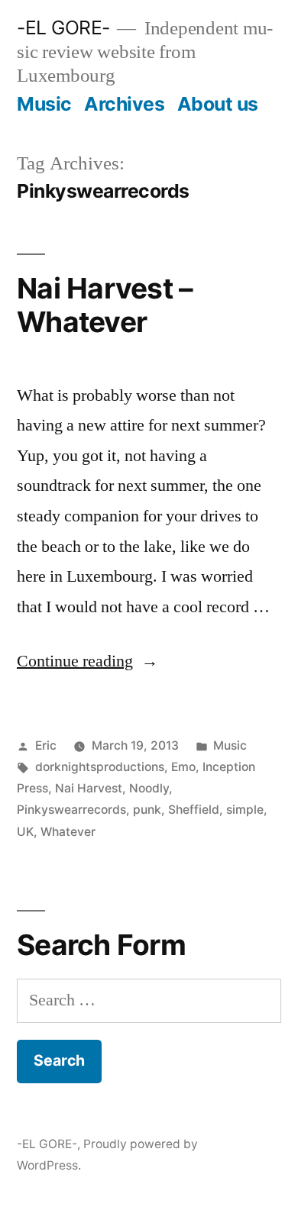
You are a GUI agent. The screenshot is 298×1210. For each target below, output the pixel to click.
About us (217, 103)
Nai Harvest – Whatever (105, 305)
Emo (183, 767)
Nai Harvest (88, 788)
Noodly (149, 788)
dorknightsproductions (99, 767)
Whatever (68, 831)
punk (147, 809)
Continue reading (87, 661)
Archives (124, 103)
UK (25, 831)
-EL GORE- (63, 27)
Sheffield (193, 809)
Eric (46, 745)
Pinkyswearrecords (71, 809)
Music (44, 103)
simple (245, 809)
